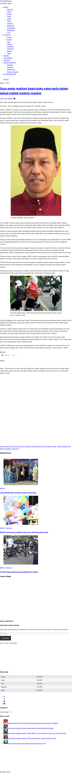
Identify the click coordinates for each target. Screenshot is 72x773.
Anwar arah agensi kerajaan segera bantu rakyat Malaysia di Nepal (30, 728)
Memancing (11, 69)
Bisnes (9, 14)
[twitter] (4, 701)
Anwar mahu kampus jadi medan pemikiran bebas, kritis (27, 743)
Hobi (8, 42)
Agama (9, 37)
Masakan (10, 65)
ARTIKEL (6, 56)
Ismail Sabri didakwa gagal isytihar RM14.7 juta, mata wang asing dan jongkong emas (37, 733)
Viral (8, 32)
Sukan (9, 16)
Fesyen (9, 39)
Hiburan (9, 44)
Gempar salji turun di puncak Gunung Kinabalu (15, 446)
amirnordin (3, 98)
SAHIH (4, 772)
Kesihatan (10, 46)
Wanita (9, 51)
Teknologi (10, 49)
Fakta (9, 21)
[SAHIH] (5, 1)
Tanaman (10, 67)
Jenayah (10, 23)
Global (9, 19)
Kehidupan (10, 26)
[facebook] (4, 697)
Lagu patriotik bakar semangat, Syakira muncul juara (18, 493)
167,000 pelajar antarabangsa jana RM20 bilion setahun (19, 572)
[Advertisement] (36, 397)
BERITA (6, 7)
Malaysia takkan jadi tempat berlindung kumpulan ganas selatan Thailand (33, 723)
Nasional (10, 9)
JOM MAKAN (8, 58)
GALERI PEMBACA (10, 62)
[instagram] (4, 699)
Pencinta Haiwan (12, 72)
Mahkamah (10, 30)
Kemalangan (11, 28)
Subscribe (5, 638)
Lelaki (9, 53)
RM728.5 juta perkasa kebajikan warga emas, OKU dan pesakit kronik (24, 532)
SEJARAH (7, 60)
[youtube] (4, 703)
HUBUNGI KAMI (10, 74)
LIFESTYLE (7, 35)
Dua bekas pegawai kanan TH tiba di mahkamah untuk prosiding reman (32, 738)
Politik (9, 12)
